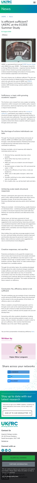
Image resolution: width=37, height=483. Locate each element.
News (11, 17)
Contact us (4, 441)
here (32, 331)
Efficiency (4, 35)
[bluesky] (9, 450)
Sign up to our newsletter (16, 413)
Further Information (18, 464)
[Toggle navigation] (34, 2)
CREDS (30, 81)
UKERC (3, 17)
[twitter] (2, 450)
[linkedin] (6, 450)
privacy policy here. (12, 476)
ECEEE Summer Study (28, 64)
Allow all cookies (18, 458)
